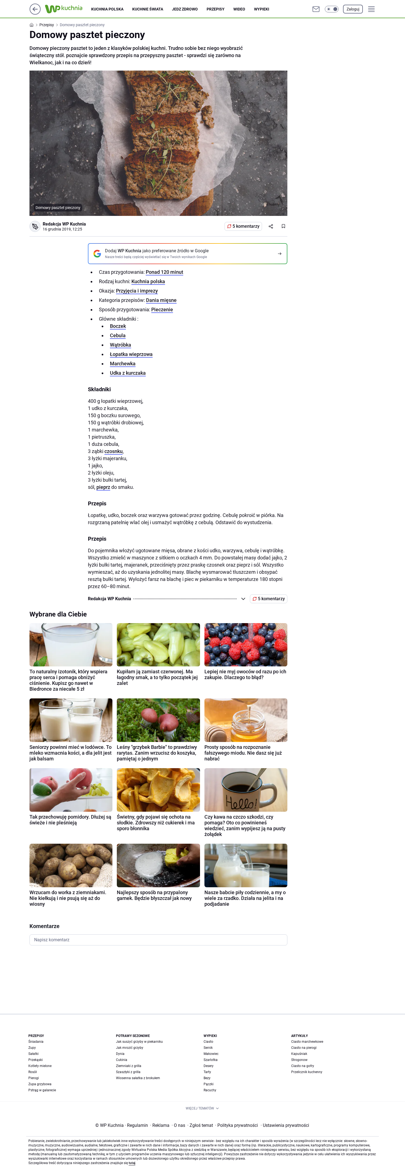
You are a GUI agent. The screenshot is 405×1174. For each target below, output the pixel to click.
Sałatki (33, 1054)
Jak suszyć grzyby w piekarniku (139, 1042)
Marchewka (123, 363)
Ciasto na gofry (302, 1066)
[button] (332, 9)
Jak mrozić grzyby (129, 1048)
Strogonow (299, 1060)
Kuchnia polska (107, 9)
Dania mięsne (161, 300)
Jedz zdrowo (185, 9)
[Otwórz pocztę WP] (316, 9)
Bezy (207, 1078)
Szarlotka (211, 1060)
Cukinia (121, 1060)
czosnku (113, 451)
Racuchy (210, 1090)
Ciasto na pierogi (304, 1048)
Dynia (120, 1054)
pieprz (103, 487)
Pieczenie (162, 309)
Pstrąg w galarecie (42, 1090)
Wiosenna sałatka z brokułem (138, 1078)
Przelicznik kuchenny (306, 1072)
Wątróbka (120, 345)
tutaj (132, 1163)
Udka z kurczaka (128, 373)
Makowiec (211, 1054)
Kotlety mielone (40, 1066)
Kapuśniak (299, 1054)
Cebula (118, 335)
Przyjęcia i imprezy (137, 291)
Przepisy (216, 9)
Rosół (32, 1072)
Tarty (207, 1072)
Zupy (32, 1048)
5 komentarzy (246, 226)
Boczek (118, 326)
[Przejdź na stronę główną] (35, 13)
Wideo (239, 9)
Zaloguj (353, 9)
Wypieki (261, 9)
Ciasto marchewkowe (307, 1042)
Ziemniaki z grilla (128, 1066)
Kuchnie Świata (147, 9)
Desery (209, 1066)
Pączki (209, 1084)
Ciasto (208, 1042)
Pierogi (33, 1078)
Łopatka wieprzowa (131, 354)
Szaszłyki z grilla (128, 1072)
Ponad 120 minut (164, 272)
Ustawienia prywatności (285, 1125)
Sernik (208, 1048)
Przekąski (35, 1060)
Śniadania (36, 1042)
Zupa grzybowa (40, 1084)
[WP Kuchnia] (68, 9)
